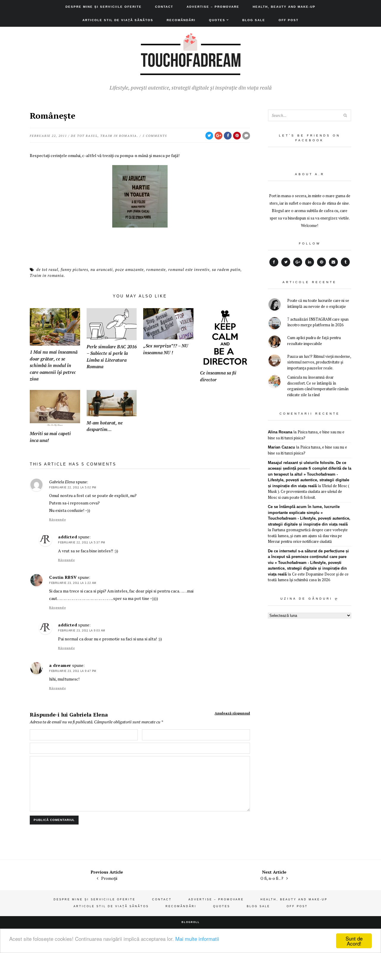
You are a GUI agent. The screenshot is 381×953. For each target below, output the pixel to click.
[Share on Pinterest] (237, 135)
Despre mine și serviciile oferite (103, 6)
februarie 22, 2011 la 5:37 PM (81, 542)
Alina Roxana (280, 432)
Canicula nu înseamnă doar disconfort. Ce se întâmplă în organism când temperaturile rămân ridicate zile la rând (318, 385)
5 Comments (155, 136)
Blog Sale (253, 20)
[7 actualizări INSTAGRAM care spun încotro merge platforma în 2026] (274, 324)
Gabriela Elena (88, 714)
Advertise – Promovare (213, 6)
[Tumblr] (345, 262)
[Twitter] (285, 262)
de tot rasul (84, 136)
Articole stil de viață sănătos (117, 20)
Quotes (217, 20)
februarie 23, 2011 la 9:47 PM (72, 671)
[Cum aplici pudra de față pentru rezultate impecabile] (274, 342)
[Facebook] (273, 262)
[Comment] (246, 135)
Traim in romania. (119, 136)
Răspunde (57, 519)
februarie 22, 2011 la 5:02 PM (72, 487)
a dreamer (60, 665)
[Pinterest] (321, 262)
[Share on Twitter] (209, 135)
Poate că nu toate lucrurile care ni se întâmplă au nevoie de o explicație (318, 303)
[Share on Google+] (218, 135)
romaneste (156, 269)
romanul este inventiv (189, 269)
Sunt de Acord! (354, 941)
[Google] (297, 262)
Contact (164, 6)
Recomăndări (181, 20)
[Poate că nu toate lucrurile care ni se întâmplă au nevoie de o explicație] (274, 305)
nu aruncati (101, 269)
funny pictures (74, 269)
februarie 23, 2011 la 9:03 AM (81, 630)
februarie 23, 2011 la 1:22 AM (72, 582)
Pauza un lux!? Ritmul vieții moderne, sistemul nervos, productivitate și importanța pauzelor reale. (319, 362)
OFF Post (289, 20)
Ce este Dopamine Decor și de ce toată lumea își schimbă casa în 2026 (308, 577)
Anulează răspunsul (232, 713)
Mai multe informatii (197, 938)
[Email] (333, 262)
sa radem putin (226, 269)
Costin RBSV (63, 577)
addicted (67, 537)
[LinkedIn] (309, 262)
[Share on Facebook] (228, 135)
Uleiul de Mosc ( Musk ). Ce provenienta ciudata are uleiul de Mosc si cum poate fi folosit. (308, 491)
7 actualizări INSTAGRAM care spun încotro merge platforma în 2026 (318, 322)
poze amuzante (129, 269)
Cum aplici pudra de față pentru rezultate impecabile (314, 340)
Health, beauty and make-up (284, 6)
